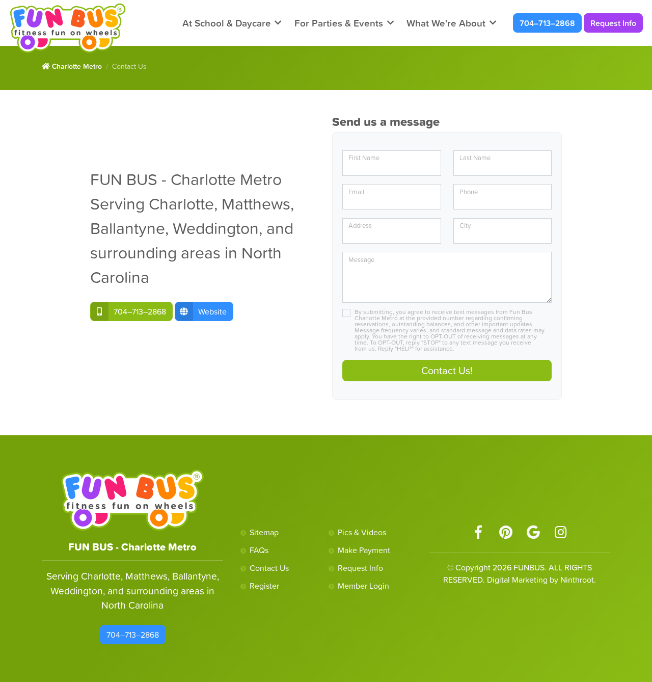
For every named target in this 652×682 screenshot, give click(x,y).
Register (264, 586)
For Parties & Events (338, 23)
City (465, 225)
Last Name (475, 158)
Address (360, 225)
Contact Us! (447, 370)
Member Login (363, 586)
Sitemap (264, 532)
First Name (363, 158)
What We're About (445, 23)
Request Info (613, 23)
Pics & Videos (362, 532)
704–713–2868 (547, 23)
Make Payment (364, 550)
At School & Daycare (226, 23)
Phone (468, 192)
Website (212, 311)
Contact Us (269, 568)
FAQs (259, 550)
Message (361, 260)
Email (356, 192)
